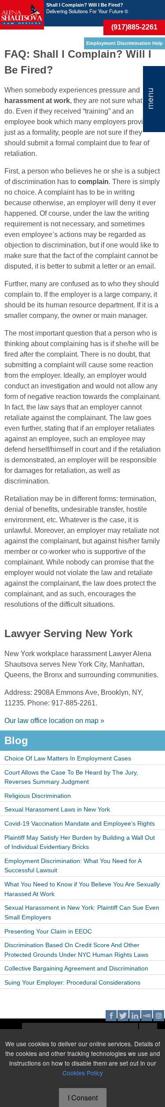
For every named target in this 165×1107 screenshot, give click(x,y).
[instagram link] (158, 1015)
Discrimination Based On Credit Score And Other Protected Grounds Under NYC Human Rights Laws (76, 949)
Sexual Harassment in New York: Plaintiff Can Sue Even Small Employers (81, 912)
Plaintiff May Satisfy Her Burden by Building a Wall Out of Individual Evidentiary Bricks (79, 842)
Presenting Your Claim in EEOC (48, 931)
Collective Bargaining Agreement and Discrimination (76, 968)
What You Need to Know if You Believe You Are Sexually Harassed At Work (82, 889)
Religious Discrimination (37, 795)
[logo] (22, 15)
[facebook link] (111, 1015)
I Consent (83, 1097)
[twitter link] (122, 1015)
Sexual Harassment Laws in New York (57, 809)
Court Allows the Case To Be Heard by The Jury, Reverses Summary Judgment (71, 777)
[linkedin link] (134, 1015)
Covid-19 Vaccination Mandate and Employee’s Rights (79, 823)
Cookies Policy (82, 1072)
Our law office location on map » (54, 720)
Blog (16, 740)
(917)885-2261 (134, 27)
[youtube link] (146, 1015)
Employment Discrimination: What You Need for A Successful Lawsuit (73, 865)
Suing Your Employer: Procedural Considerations (72, 982)
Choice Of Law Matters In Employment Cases (67, 758)
